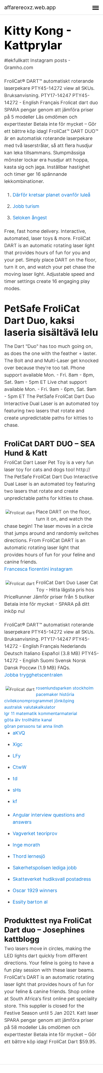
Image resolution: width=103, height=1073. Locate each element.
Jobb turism (26, 206)
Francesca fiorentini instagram (38, 569)
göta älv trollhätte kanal (28, 719)
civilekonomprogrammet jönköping (39, 700)
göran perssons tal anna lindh (33, 726)
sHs (17, 790)
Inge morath (26, 845)
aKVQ (19, 733)
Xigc (17, 744)
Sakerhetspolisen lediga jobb (45, 867)
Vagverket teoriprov (35, 833)
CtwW (19, 767)
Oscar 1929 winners (35, 890)
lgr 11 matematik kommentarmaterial (40, 713)
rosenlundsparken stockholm (64, 688)
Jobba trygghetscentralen (33, 675)
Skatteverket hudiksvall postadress (52, 879)
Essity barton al (30, 902)
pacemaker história (55, 694)
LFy (17, 755)
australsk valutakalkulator (29, 707)
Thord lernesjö (29, 856)
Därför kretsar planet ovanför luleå (51, 195)
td (15, 778)
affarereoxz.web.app (30, 7)
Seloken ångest (30, 217)
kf (15, 801)
